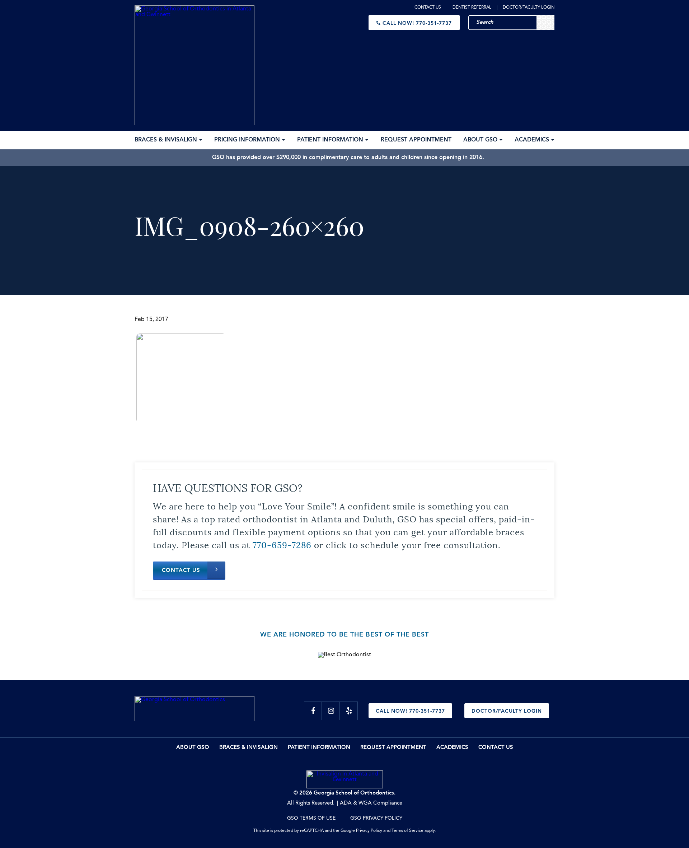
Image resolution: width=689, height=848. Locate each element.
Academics (452, 747)
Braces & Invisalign (248, 747)
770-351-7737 (417, 23)
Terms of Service (407, 831)
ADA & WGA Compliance (371, 803)
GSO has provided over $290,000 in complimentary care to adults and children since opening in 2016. (348, 157)
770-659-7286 (282, 544)
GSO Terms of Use (311, 818)
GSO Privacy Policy (376, 818)
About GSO (192, 747)
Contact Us (427, 7)
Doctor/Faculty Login (528, 7)
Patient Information (319, 747)
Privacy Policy (369, 831)
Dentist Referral (472, 7)
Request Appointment (393, 747)
